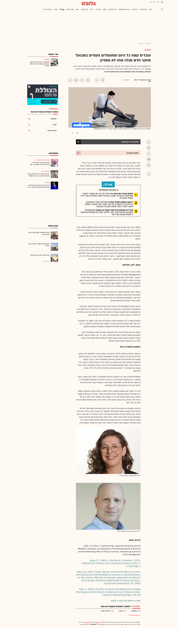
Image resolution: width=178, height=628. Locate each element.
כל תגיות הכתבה (135, 615)
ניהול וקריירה (84, 9)
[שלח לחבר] (149, 165)
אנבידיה (47, 182)
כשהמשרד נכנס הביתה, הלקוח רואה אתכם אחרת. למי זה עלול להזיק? (39, 64)
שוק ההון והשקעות (124, 9)
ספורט (121, 611)
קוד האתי (97, 622)
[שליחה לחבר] (88, 80)
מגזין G (62, 9)
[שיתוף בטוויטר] (70, 80)
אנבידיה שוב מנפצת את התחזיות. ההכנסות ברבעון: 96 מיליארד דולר (38, 186)
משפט (104, 9)
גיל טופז (47, 171)
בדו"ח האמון (87, 622)
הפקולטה (147, 50)
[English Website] (162, 9)
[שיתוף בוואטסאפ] (76, 80)
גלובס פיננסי (143, 9)
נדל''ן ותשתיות (112, 9)
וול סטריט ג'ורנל (47, 9)
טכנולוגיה (98, 9)
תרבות (56, 9)
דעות (77, 9)
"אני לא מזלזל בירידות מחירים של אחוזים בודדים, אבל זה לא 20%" (38, 175)
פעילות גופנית (105, 611)
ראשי (150, 9)
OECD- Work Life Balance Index (127, 600)
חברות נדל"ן (46, 160)
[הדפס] (103, 80)
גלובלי (91, 9)
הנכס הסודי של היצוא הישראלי (39, 255)
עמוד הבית (148, 43)
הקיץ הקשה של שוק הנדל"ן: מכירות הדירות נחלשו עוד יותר (39, 164)
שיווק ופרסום (70, 9)
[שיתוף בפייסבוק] (82, 80)
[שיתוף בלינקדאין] (149, 159)
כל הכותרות (134, 9)
